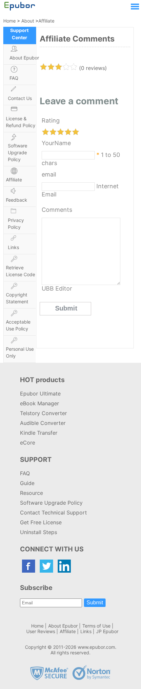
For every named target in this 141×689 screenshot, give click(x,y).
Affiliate (46, 21)
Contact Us (20, 98)
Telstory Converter (43, 413)
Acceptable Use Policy (18, 325)
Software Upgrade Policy (17, 152)
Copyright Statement (17, 298)
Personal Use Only (20, 352)
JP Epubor (107, 631)
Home (9, 21)
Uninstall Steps (38, 532)
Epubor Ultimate (40, 393)
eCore (27, 442)
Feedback (16, 200)
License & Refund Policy (20, 122)
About (27, 21)
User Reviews (40, 631)
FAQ (14, 78)
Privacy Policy (16, 223)
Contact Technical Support (53, 512)
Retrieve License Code (20, 271)
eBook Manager (39, 403)
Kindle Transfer (38, 432)
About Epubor (24, 57)
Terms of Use (96, 626)
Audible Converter (43, 423)
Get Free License (41, 522)
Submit (95, 602)
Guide (27, 483)
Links (13, 247)
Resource (31, 493)
